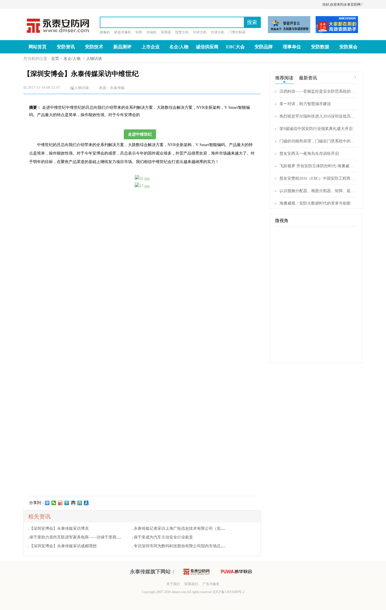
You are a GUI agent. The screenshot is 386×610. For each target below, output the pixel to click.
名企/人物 (178, 46)
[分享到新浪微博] (60, 503)
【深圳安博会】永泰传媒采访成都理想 (63, 546)
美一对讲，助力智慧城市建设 (305, 104)
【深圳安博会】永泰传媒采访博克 (59, 528)
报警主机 (182, 32)
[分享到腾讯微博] (66, 503)
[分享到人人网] (86, 503)
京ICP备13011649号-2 (228, 592)
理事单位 (292, 46)
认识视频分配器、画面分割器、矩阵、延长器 (318, 191)
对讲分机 (217, 32)
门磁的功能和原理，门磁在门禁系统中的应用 (318, 141)
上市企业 (151, 46)
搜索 (252, 22)
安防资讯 (66, 46)
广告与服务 (211, 584)
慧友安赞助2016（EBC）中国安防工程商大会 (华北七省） (318, 178)
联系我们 (191, 584)
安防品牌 (264, 46)
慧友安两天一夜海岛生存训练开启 (309, 153)
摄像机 (105, 32)
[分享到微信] (53, 503)
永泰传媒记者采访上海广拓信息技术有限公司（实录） (181, 528)
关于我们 (173, 584)
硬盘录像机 (122, 32)
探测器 (166, 32)
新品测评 (122, 46)
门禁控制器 (237, 32)
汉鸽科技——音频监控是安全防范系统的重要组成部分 (318, 91)
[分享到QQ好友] (73, 503)
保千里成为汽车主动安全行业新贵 (163, 537)
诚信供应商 (207, 46)
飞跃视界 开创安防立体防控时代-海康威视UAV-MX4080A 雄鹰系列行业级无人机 (318, 166)
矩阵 (138, 32)
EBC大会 (235, 46)
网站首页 (38, 46)
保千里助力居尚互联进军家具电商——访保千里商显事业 (78, 537)
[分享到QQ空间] (79, 503)
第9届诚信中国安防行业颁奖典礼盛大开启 (316, 129)
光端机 (151, 32)
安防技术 (94, 46)
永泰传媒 (117, 88)
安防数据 (320, 46)
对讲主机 (200, 32)
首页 (55, 59)
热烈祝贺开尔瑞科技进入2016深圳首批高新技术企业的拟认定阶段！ (318, 116)
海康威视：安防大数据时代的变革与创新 (315, 203)
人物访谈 (94, 59)
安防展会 (348, 46)
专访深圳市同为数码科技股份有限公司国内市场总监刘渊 (183, 546)
